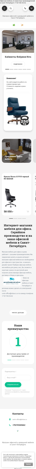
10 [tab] (20, 69)
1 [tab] (11, 218)
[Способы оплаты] (14, 25)
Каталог (4, 8)
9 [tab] (16, 69)
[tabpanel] (18, 51)
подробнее (18, 64)
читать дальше (18, 312)
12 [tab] (29, 69)
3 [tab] (20, 218)
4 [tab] (24, 218)
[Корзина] (31, 8)
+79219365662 (18, 425)
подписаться (13, 384)
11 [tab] (24, 69)
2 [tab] (15, 218)
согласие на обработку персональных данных (17, 392)
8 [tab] (11, 69)
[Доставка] (22, 25)
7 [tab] (7, 69)
